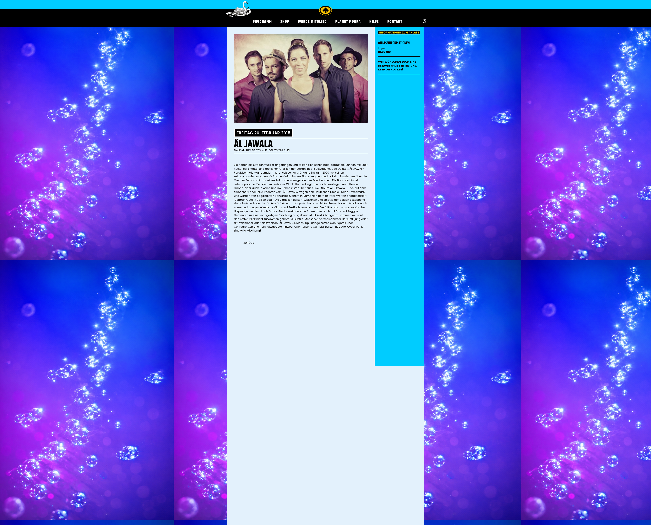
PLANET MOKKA (348, 21)
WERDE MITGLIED (312, 21)
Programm (262, 21)
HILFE (374, 21)
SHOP (284, 21)
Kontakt (394, 21)
